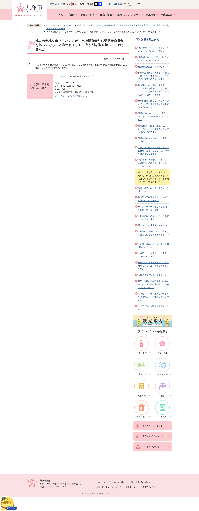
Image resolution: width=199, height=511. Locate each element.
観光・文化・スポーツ (129, 14)
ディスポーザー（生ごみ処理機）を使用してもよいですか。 (153, 208)
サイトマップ (103, 482)
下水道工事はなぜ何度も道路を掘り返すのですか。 (153, 245)
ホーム (46, 25)
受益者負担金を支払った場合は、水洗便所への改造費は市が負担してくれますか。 (153, 163)
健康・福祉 (106, 14)
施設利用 (142, 395)
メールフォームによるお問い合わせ (71, 96)
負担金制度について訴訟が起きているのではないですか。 (153, 59)
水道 (162, 395)
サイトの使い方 (120, 482)
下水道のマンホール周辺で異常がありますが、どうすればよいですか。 (153, 296)
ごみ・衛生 (142, 417)
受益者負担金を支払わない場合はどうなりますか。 (153, 140)
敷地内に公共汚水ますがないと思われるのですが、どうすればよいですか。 (153, 265)
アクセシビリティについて (109, 486)
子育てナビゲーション (152, 436)
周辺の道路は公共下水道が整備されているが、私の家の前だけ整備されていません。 (153, 284)
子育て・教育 (88, 14)
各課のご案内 (153, 446)
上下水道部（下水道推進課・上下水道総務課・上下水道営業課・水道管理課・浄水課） (130, 25)
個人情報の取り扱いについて (144, 482)
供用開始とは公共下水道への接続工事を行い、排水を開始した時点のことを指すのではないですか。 (153, 75)
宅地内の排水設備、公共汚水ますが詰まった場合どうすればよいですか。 (153, 234)
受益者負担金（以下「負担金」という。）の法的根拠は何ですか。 (153, 49)
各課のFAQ (82, 25)
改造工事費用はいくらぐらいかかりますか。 (153, 189)
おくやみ (162, 417)
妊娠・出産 (142, 353)
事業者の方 (167, 14)
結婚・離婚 (162, 374)
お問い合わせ (149, 486)
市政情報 (150, 14)
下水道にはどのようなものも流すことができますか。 (153, 217)
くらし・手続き (67, 14)
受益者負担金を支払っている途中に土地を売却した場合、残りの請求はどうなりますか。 (153, 150)
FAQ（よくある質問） (63, 25)
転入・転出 (142, 374)
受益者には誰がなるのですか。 (152, 66)
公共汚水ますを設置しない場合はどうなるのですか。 (153, 255)
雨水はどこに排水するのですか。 (153, 225)
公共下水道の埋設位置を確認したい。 (153, 307)
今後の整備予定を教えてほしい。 (153, 275)
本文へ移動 (54, 4)
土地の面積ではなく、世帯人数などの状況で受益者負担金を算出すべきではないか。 (153, 103)
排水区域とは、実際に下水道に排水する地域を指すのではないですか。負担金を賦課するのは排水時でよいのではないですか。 (153, 90)
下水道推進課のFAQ (55, 28)
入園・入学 (162, 353)
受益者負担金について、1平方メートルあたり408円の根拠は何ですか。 (154, 116)
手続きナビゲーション (152, 426)
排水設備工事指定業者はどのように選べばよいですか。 (153, 199)
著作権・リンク (132, 486)
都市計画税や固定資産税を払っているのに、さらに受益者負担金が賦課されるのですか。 (153, 128)
